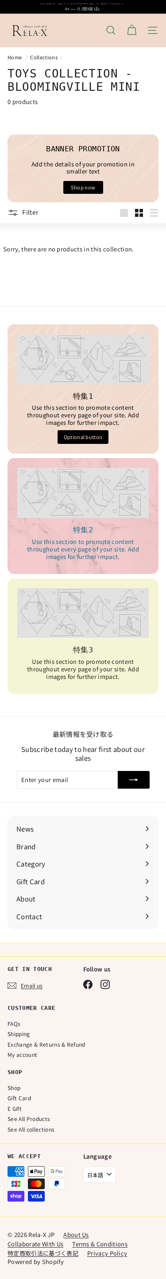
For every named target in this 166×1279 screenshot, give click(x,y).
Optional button (83, 436)
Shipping (19, 1033)
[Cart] (131, 30)
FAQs (14, 1023)
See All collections (31, 1129)
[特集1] (83, 359)
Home (15, 57)
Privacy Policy (107, 1253)
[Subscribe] (134, 780)
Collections (44, 57)
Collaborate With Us (35, 1244)
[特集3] (83, 613)
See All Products (29, 1118)
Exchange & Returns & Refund (46, 1044)
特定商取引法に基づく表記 (43, 1253)
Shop (14, 1087)
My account (22, 1054)
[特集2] (83, 493)
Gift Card (19, 1098)
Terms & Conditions (99, 1244)
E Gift (15, 1108)
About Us (76, 1234)
